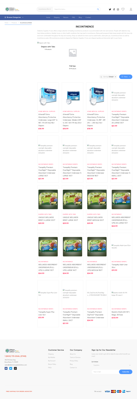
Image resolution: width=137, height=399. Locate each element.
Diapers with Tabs (45, 214)
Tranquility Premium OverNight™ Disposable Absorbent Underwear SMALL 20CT (71, 316)
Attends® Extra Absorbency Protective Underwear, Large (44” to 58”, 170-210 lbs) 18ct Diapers (48, 120)
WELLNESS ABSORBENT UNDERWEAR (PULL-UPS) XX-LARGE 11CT (121, 220)
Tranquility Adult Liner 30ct (120, 266)
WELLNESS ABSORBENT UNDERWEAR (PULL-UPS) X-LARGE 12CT (47, 267)
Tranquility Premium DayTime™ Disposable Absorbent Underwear (95, 315)
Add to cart (41, 106)
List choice (95, 362)
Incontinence (117, 214)
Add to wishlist (47, 106)
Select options (115, 256)
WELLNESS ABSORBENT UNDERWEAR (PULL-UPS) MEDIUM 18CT (96, 267)
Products (14, 23)
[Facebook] (114, 9)
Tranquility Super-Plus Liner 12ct (46, 313)
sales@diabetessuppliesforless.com (16, 365)
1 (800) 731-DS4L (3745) (15, 356)
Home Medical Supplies (46, 111)
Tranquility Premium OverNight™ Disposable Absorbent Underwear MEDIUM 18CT (96, 171)
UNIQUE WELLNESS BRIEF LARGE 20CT (70, 218)
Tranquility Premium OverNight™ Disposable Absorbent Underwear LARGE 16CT (47, 171)
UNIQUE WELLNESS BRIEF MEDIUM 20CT (95, 218)
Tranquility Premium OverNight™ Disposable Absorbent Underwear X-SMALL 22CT (121, 171)
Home (6, 23)
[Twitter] (110, 9)
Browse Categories (14, 17)
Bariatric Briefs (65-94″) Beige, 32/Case (121, 313)
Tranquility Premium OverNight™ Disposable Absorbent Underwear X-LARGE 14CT (72, 171)
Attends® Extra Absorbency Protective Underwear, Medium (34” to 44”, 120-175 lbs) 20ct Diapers (72, 120)
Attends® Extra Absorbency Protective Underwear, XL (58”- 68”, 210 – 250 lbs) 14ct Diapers (96, 120)
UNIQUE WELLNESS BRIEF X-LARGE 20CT (46, 218)
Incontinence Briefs (119, 111)
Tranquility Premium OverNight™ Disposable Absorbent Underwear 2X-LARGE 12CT (120, 118)
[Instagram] (118, 9)
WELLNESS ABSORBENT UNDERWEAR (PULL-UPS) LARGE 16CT (72, 267)
